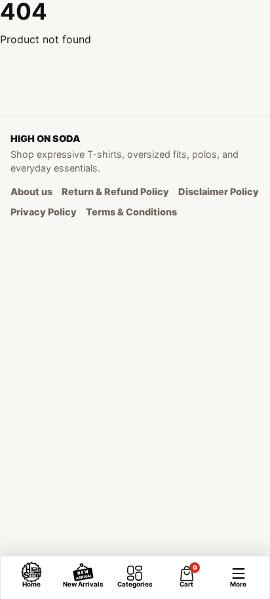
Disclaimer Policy (218, 191)
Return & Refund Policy (115, 191)
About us (31, 191)
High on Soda (45, 138)
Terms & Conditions (131, 211)
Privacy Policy (43, 211)
